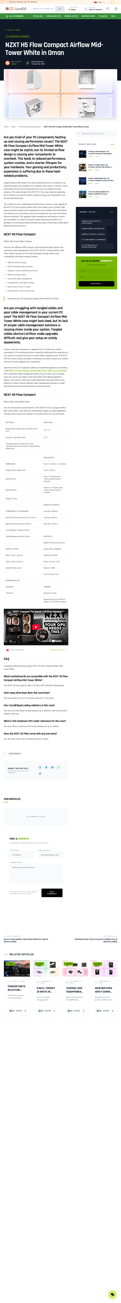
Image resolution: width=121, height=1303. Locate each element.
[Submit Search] (59, 8)
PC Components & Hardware (18, 36)
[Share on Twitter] (46, 767)
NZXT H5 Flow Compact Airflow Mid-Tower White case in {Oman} (37, 371)
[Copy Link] (40, 773)
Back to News (14, 30)
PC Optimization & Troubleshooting (89, 246)
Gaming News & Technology (93, 228)
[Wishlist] (107, 9)
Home (6, 127)
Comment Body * (16, 862)
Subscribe (96, 283)
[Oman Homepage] (16, 8)
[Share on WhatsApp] (58, 767)
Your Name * (14, 850)
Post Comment (52, 893)
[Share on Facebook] (40, 767)
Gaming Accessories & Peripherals (91, 222)
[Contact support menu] (112, 1294)
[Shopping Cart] (116, 9)
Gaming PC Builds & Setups (93, 234)
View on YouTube (57, 650)
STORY (16, 1011)
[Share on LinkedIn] (52, 767)
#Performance (14, 753)
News (14, 127)
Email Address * (44, 850)
